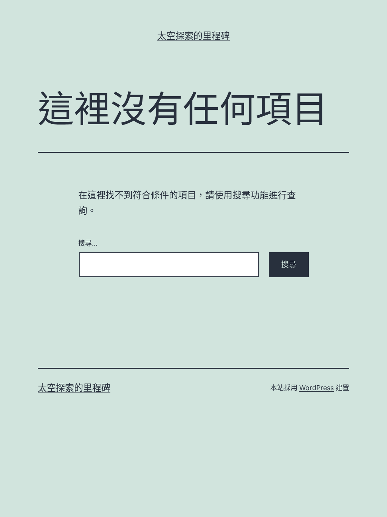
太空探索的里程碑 (193, 35)
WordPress (316, 388)
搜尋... (88, 243)
